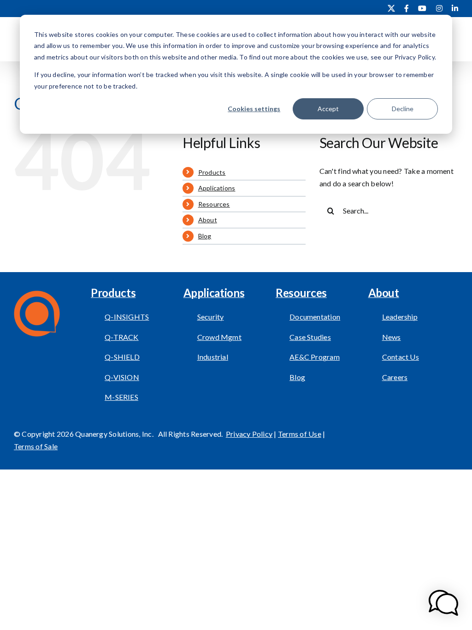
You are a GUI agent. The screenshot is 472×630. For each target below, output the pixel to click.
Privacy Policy (249, 433)
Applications (217, 188)
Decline (402, 109)
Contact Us (400, 356)
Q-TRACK (122, 337)
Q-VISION (122, 377)
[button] (443, 602)
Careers (395, 377)
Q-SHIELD (122, 356)
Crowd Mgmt (219, 337)
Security (210, 316)
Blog (205, 236)
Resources (214, 204)
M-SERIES (121, 396)
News (391, 337)
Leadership (400, 316)
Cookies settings (254, 109)
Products (212, 172)
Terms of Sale (36, 446)
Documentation (314, 316)
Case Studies (310, 337)
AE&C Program (314, 356)
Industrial (212, 356)
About (207, 220)
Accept (328, 109)
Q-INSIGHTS (127, 316)
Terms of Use (299, 433)
